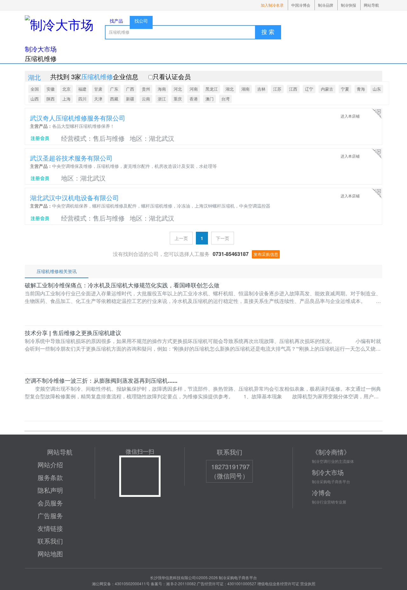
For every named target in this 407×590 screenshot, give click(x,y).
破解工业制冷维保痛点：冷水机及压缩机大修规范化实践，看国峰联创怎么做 (122, 285)
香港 (194, 99)
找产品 (116, 20)
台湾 (225, 99)
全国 (35, 89)
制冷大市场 (41, 48)
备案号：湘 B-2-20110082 (173, 583)
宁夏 (345, 89)
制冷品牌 (325, 5)
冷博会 (321, 492)
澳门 (209, 99)
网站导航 (371, 5)
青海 (361, 89)
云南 (146, 99)
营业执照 (307, 583)
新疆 (130, 99)
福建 (82, 89)
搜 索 (267, 32)
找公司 (141, 20)
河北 (178, 89)
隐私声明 (50, 490)
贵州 (146, 89)
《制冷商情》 (331, 451)
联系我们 (50, 540)
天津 (98, 99)
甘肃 (98, 89)
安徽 (50, 89)
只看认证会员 (172, 76)
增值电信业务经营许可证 (278, 583)
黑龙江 (211, 89)
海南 (162, 89)
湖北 (229, 89)
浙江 (162, 99)
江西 (293, 89)
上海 (66, 99)
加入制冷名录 (272, 5)
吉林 (261, 89)
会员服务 (50, 502)
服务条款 (50, 477)
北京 (66, 89)
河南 (194, 89)
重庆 (178, 99)
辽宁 (309, 89)
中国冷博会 (300, 5)
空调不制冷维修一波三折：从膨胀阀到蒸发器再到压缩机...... (101, 380)
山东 (377, 89)
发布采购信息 (265, 254)
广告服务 (50, 515)
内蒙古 (327, 89)
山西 (35, 99)
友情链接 (50, 528)
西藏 (114, 99)
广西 (130, 89)
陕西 (50, 99)
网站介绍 (50, 464)
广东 (114, 89)
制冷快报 (348, 5)
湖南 (245, 89)
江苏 (277, 89)
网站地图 (50, 553)
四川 (82, 99)
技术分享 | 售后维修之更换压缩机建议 (73, 333)
